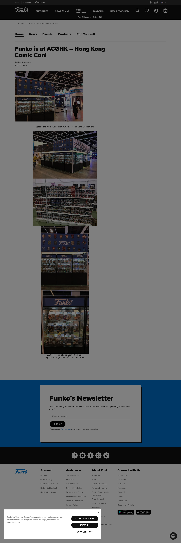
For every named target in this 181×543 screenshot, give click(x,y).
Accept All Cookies (84, 518)
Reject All (85, 525)
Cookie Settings (85, 532)
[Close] (98, 512)
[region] (52, 524)
